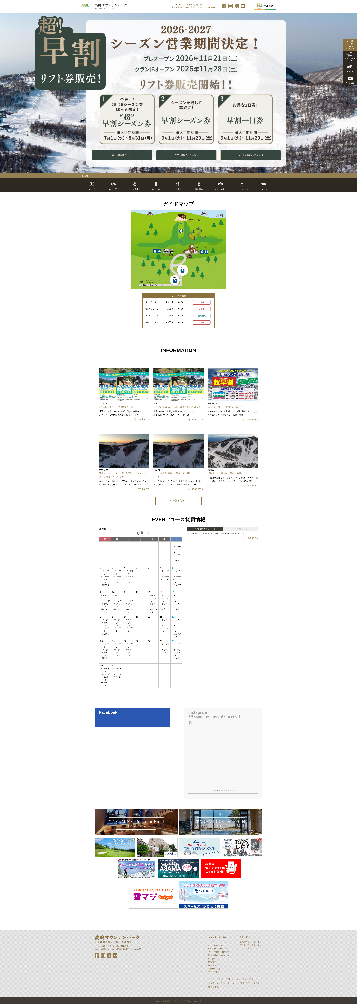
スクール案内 (220, 189)
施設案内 (212, 962)
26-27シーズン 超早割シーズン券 (225, 407)
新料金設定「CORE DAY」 (220, 955)
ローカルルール (215, 945)
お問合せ (229, 979)
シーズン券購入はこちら (249, 155)
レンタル (156, 189)
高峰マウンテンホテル (249, 942)
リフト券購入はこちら (185, 155)
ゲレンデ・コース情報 (218, 948)
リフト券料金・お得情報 (219, 952)
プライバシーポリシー (247, 979)
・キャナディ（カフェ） (176, 555)
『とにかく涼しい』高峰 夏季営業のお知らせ (176, 407)
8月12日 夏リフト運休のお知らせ (116, 407)
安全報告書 (213, 987)
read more (143, 419)
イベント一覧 (236, 983)
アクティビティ (215, 972)
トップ (92, 189)
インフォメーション (217, 983)
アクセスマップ (215, 979)
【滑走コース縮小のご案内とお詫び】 (227, 473)
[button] (213, 790)
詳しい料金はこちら (121, 155)
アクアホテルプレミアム (250, 948)
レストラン (213, 965)
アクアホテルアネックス (250, 945)
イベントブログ (252, 983)
